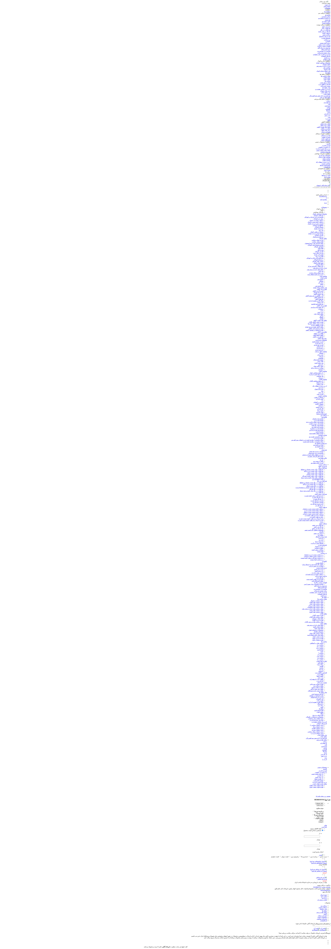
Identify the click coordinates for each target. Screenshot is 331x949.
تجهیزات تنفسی (326, 137)
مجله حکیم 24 (326, 180)
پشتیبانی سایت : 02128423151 (321, 887)
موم (322, 391)
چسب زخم (320, 410)
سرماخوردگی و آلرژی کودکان (314, 258)
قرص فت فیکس (322, 879)
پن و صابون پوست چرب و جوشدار (313, 554)
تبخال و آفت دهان (318, 366)
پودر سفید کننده (319, 363)
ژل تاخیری (320, 775)
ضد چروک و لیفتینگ (324, 36)
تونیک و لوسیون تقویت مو (316, 436)
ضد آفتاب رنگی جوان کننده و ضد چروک (312, 477)
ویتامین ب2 (320, 659)
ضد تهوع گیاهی (319, 299)
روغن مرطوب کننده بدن (316, 517)
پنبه (322, 400)
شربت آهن (320, 250)
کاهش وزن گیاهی (318, 333)
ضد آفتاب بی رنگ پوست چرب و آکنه (313, 484)
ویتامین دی (320, 658)
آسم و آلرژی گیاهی (318, 291)
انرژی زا (328, 118)
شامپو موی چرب (318, 420)
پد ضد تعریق (320, 348)
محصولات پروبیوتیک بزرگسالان (314, 717)
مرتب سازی (320, 805)
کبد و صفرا (320, 302)
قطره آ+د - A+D (318, 255)
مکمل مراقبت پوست (317, 687)
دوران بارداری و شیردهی (323, 66)
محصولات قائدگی (318, 631)
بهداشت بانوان (326, 158)
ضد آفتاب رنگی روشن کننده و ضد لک (312, 476)
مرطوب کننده (326, 33)
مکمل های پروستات (317, 618)
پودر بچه (321, 230)
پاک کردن (324, 827)
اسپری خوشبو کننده (317, 341)
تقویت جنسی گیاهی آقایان (316, 322)
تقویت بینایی (320, 700)
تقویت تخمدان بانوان (317, 640)
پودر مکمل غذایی (325, 92)
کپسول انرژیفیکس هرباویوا (319, 871)
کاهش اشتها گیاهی (318, 335)
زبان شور (320, 364)
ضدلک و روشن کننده (317, 550)
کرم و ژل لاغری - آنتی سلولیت (321, 54)
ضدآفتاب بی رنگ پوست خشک (314, 486)
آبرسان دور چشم (318, 533)
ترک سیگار (320, 704)
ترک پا (321, 522)
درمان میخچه (319, 407)
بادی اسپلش (320, 346)
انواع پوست (320, 551)
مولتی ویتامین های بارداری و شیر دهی (312, 609)
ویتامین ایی (320, 654)
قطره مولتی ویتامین (317, 241)
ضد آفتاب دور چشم (317, 525)
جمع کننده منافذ (325, 49)
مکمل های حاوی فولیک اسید (315, 635)
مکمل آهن (320, 663)
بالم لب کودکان (319, 235)
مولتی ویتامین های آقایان (316, 602)
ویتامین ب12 (319, 648)
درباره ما (324, 898)
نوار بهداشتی (319, 376)
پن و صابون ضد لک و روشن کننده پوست (312, 558)
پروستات (320, 309)
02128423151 (323, 196)
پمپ (329, 117)
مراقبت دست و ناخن (324, 44)
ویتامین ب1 (320, 645)
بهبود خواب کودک (318, 263)
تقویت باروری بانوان (317, 638)
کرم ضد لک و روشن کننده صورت (313, 495)
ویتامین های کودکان (317, 261)
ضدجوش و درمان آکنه (324, 48)
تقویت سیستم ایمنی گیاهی (315, 328)
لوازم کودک (327, 69)
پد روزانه (321, 377)
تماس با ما (327, 177)
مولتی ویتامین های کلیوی (316, 612)
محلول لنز (320, 535)
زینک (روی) (320, 664)
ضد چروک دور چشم (317, 528)
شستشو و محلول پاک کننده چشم (314, 530)
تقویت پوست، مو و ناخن (316, 684)
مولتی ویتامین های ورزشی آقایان (314, 622)
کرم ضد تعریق (319, 350)
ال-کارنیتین (327, 114)
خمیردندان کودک (318, 228)
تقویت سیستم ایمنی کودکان (315, 245)
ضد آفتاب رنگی (326, 28)
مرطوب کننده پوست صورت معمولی (313, 509)
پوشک (321, 284)
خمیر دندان (320, 355)
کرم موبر (320, 387)
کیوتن (321, 707)
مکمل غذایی (326, 94)
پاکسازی (327, 41)
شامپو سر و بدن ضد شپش (315, 453)
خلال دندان (320, 361)
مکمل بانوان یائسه (318, 627)
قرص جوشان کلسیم (317, 728)
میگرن (321, 315)
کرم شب (320, 538)
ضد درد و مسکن (325, 135)
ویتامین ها (327, 81)
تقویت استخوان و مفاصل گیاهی (314, 330)
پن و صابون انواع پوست (316, 559)
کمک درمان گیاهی (325, 124)
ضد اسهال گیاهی (318, 297)
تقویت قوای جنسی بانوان (316, 787)
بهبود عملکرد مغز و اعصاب (315, 718)
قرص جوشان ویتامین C (316, 725)
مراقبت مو (324, 415)
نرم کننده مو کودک (318, 237)
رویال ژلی (320, 705)
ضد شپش (327, 20)
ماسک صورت (319, 563)
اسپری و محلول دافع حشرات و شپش (312, 454)
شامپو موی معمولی (317, 418)
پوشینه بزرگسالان (318, 402)
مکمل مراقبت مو (318, 686)
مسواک (321, 353)
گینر (329, 104)
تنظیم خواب (320, 712)
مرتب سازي (323, 856)
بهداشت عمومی (325, 163)
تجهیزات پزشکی (322, 915)
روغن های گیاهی (325, 130)
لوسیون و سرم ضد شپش (316, 451)
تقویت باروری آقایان (317, 620)
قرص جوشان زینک (318, 727)
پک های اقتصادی (325, 56)
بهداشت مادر (326, 67)
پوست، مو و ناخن (325, 86)
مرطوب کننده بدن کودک (316, 220)
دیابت (321, 310)
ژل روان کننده (319, 777)
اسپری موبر (320, 394)
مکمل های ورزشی (321, 740)
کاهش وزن (320, 674)
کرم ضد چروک (319, 541)
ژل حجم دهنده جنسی (317, 774)
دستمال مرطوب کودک (316, 232)
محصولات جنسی (322, 767)
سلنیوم (321, 668)
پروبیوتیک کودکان (318, 259)
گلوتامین (327, 109)
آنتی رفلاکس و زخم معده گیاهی (314, 296)
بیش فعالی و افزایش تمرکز (315, 266)
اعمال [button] (321, 820)
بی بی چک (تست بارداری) (323, 148)
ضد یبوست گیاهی (318, 294)
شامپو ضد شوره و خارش (316, 430)
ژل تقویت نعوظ (319, 779)
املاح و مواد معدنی (325, 82)
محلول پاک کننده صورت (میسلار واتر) (312, 564)
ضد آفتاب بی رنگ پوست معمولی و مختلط (311, 482)
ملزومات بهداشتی (322, 919)
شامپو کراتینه (319, 432)
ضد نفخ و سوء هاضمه (317, 304)
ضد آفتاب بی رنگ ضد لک (316, 489)
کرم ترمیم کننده (318, 569)
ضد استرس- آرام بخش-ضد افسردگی (319, 96)
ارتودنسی (320, 369)
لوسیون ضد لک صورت (317, 500)
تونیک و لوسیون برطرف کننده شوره (313, 441)
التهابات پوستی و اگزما (324, 46)
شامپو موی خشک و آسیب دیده (314, 422)
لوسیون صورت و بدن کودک (315, 223)
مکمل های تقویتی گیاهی (323, 127)
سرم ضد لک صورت (317, 497)
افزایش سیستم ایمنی (317, 694)
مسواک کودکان (319, 227)
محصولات (324, 207)
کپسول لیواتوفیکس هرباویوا (319, 863)
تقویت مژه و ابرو (318, 438)
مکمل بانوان (326, 79)
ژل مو (321, 459)
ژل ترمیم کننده (319, 571)
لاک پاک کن (320, 409)
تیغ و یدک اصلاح (319, 389)
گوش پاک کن (319, 399)
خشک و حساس (319, 548)
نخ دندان (321, 356)
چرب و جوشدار (319, 546)
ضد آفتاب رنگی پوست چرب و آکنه (313, 471)
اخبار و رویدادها (326, 175)
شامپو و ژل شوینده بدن (323, 51)
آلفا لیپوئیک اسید (318, 710)
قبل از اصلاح (319, 382)
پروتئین (328, 101)
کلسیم (321, 666)
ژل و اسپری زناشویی (324, 147)
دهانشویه (320, 358)
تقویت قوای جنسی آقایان (316, 785)
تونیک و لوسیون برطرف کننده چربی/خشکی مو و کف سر (307, 440)
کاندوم (328, 144)
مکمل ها (324, 597)
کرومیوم (321, 671)
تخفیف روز (327, 178)
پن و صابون (327, 39)
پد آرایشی (320, 405)
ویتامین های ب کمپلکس (316, 643)
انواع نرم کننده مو (318, 445)
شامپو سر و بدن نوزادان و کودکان (313, 217)
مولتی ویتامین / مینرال (317, 600)
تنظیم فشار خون (318, 314)
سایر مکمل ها (326, 87)
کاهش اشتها (320, 676)
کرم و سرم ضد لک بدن (316, 504)
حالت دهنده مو (326, 21)
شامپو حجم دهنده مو (317, 427)
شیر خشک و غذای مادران (316, 273)
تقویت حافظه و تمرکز (317, 325)
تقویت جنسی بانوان (317, 636)
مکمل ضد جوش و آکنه (317, 689)
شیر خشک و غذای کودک (323, 71)
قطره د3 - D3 (319, 256)
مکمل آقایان (326, 77)
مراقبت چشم (326, 35)
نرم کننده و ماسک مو (324, 18)
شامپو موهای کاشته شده (316, 433)
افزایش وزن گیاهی (318, 336)
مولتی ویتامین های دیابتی (316, 610)
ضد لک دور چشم (318, 527)
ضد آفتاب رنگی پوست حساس (314, 474)
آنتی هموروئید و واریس (317, 307)
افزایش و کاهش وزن (324, 84)
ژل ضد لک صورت (318, 499)
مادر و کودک (323, 909)
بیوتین (321, 651)
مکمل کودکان (326, 64)
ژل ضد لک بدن (319, 505)
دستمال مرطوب (318, 397)
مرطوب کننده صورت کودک (315, 222)
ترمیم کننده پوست (325, 43)
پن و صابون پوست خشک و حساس (313, 556)
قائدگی (321, 318)
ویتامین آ (321, 653)
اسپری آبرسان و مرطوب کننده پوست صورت (310, 520)
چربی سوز (327, 115)
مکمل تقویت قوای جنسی (323, 150)
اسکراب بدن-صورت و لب (316, 566)
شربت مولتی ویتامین (317, 240)
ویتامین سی (320, 656)
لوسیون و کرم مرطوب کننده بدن (314, 515)
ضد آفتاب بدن (319, 492)
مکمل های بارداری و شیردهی (315, 269)
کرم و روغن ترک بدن (317, 572)
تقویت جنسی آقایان (317, 615)
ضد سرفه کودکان (318, 292)
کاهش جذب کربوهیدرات (316, 679)
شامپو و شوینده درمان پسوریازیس (313, 584)
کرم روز (321, 540)
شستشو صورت (325, 38)
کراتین (328, 107)
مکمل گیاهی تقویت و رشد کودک (314, 327)
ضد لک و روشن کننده (324, 31)
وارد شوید (327, 5)
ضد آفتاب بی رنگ (325, 30)
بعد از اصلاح (320, 384)
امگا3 (321, 713)
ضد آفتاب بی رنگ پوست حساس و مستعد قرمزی (309, 487)
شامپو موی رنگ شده (317, 425)
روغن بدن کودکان (318, 219)
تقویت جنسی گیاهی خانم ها (315, 323)
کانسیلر (321, 532)
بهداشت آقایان (326, 160)
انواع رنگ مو (319, 412)
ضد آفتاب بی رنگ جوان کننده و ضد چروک (311, 491)
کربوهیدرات (327, 102)
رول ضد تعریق (319, 343)
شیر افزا (321, 271)
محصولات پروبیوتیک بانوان (316, 630)
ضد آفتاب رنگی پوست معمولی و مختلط (312, 469)
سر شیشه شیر (319, 286)
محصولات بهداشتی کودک (323, 63)
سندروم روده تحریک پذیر (316, 720)
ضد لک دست (319, 577)
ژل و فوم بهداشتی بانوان (316, 373)
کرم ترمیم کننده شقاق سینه (315, 274)
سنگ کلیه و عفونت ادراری (316, 300)
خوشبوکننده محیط (325, 165)
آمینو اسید (327, 106)
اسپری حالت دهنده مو (317, 463)
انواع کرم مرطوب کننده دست (314, 579)
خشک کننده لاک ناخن (317, 581)
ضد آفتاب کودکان (318, 215)
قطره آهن (320, 248)
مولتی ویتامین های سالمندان (315, 607)
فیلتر (325, 825)
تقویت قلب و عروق (317, 715)
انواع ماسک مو (319, 446)
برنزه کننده (327, 57)
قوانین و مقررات (322, 900)
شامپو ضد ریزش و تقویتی (316, 423)
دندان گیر (320, 282)
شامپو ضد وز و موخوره (316, 428)
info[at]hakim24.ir (325, 890)
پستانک (321, 281)
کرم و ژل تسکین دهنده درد (322, 89)
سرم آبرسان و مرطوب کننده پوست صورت (311, 518)
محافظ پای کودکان (318, 225)
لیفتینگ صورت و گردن (317, 543)
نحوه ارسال (327, 170)
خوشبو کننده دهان (318, 359)
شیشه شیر (320, 279)
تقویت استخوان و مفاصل (316, 695)
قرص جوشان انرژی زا (317, 733)
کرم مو (321, 448)
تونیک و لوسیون (326, 16)
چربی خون (320, 312)
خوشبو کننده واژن (318, 780)
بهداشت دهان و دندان (324, 157)
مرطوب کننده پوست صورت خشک (313, 512)
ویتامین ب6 (320, 646)
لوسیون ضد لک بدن (317, 502)
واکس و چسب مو (318, 461)
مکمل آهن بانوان (318, 628)
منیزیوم (321, 669)
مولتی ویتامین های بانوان (316, 604)
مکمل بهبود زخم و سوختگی (315, 690)
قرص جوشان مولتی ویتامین (315, 731)
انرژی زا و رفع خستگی (316, 697)
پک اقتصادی (323, 920)
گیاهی (325, 914)
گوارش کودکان (319, 251)
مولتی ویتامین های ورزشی (315, 605)
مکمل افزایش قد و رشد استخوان (314, 243)
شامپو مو (327, 15)
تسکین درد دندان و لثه (317, 368)
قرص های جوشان (325, 91)
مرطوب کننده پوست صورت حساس (313, 513)
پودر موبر (320, 392)
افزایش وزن (319, 681)
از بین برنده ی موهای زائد (323, 162)
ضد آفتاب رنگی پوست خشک (315, 473)
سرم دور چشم (326, 26)
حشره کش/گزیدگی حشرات (315, 456)
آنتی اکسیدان (319, 699)
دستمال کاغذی (319, 404)
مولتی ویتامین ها (325, 76)
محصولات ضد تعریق (324, 155)
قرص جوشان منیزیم (317, 730)
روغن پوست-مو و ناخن (323, 53)
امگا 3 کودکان (319, 264)
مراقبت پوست (323, 464)
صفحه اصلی (326, 6)
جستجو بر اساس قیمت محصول (312, 830)
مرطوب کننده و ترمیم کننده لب (314, 574)
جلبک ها (321, 708)
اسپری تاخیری (326, 145)
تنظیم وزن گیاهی (325, 128)
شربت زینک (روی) (318, 253)
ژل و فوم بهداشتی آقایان (316, 381)
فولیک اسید (320, 649)
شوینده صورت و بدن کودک (315, 233)
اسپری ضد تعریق (318, 345)
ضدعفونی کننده (325, 138)
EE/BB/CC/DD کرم (317, 479)
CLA (328, 112)
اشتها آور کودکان (318, 246)
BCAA (328, 110)
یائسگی (321, 317)
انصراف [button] (321, 821)
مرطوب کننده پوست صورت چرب (313, 510)
